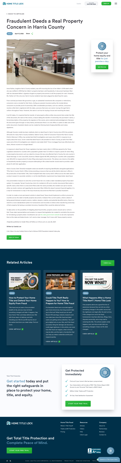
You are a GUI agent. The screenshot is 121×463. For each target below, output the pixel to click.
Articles (82, 426)
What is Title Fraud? (66, 426)
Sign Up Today (14, 237)
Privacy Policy (69, 461)
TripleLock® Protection (67, 429)
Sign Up (106, 3)
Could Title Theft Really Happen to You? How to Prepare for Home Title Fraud (60, 300)
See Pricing (102, 67)
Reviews (102, 432)
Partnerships (103, 429)
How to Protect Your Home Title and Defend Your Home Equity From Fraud (22, 300)
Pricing (62, 432)
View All (107, 263)
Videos (82, 429)
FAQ (81, 432)
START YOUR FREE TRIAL (78, 403)
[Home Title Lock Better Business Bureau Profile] (94, 450)
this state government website (49, 215)
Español (79, 3)
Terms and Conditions (83, 461)
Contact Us (102, 435)
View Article (15, 329)
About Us (102, 426)
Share (28, 33)
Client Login (84, 435)
